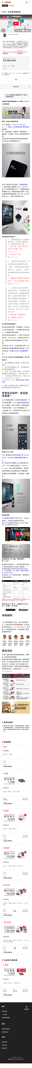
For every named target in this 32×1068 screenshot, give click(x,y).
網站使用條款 (6, 1029)
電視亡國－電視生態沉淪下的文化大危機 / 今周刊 (18, 249)
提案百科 (4, 1048)
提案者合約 (5, 1032)
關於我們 (4, 1011)
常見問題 (4, 1042)
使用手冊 (4, 1045)
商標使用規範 (6, 1017)
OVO (19, 627)
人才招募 (4, 1014)
